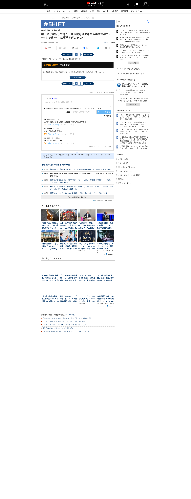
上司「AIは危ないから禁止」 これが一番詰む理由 (58, 328)
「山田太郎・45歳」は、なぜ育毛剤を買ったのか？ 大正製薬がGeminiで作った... (86, 225)
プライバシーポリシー (125, 183)
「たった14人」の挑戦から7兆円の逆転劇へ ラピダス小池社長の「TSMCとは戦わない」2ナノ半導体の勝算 (133, 92)
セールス (56, 11)
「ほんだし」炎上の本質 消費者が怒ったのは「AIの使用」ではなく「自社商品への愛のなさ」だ (135, 32)
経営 (48, 11)
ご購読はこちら (133, 104)
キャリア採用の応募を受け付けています (131, 74)
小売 (92, 11)
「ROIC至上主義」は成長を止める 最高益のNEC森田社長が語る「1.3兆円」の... (87, 278)
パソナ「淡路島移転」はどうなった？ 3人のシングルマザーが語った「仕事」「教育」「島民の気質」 (134, 117)
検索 (147, 21)
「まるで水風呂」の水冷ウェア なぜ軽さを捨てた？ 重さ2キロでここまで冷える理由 (134, 57)
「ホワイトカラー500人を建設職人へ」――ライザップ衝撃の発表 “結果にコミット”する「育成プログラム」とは (134, 124)
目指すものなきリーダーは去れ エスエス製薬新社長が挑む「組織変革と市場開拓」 (68, 299)
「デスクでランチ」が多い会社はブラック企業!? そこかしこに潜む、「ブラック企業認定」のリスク (134, 131)
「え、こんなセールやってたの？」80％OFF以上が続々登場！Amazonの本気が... (86, 246)
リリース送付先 (123, 163)
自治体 (105, 11)
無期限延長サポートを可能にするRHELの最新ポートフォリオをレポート (105, 299)
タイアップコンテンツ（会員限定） (129, 175)
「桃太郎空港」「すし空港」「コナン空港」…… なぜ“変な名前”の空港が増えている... (50, 246)
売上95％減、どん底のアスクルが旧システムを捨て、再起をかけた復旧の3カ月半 (67, 318)
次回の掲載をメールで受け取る (104, 200)
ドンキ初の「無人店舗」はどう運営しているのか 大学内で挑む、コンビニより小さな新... (105, 278)
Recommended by (100, 254)
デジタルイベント (137, 11)
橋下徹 (106, 42)
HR (70, 11)
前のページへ (67, 54)
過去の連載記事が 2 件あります (78, 197)
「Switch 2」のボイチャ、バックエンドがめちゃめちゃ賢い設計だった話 (64, 325)
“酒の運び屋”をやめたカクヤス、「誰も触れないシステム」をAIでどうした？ (66, 331)
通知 (64, 48)
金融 (98, 11)
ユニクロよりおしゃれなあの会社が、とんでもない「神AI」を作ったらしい (65, 321)
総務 (76, 11)
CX (64, 11)
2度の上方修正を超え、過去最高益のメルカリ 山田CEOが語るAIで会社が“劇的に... (50, 299)
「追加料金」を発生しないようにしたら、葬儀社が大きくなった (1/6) (50, 225)
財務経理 (84, 11)
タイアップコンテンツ (125, 171)
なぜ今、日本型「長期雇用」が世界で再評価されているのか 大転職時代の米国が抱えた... (68, 246)
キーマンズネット (71, 315)
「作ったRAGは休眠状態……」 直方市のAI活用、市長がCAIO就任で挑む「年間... (68, 278)
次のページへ (88, 54)
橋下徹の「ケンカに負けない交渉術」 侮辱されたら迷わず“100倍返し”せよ (78, 193)
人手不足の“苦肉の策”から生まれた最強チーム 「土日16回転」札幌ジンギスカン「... (68, 225)
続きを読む (78, 77)
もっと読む (133, 63)
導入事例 (124, 11)
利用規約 (121, 179)
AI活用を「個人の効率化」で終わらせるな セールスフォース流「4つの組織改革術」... (50, 278)
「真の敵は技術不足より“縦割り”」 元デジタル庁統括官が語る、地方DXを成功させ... (105, 225)
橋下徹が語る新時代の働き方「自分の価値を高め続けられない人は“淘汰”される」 (80, 169)
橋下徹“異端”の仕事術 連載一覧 (56, 164)
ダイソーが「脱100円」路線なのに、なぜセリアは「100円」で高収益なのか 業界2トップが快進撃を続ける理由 (134, 40)
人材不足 (114, 11)
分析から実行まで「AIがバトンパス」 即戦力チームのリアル (105, 246)
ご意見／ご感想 (123, 159)
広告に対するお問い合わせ (126, 167)
